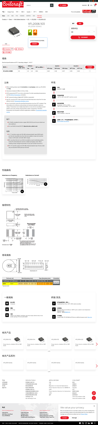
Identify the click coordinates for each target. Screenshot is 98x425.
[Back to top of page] (94, 398)
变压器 (3, 385)
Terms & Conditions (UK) (78, 396)
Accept (64, 417)
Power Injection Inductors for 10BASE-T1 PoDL (59, 388)
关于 (73, 389)
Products (4, 19)
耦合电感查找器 (29, 385)
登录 (91, 5)
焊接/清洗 (39, 15)
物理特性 (28, 15)
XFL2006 (33, 19)
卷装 (34, 15)
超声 (50, 394)
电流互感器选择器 (30, 387)
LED (50, 384)
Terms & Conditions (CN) (78, 398)
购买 (73, 23)
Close (94, 406)
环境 (17, 15)
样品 (80, 23)
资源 (6, 43)
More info (90, 317)
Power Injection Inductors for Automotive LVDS (60, 392)
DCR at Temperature (15, 95)
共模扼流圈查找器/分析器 (31, 393)
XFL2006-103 (42, 19)
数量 (72, 32)
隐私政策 (74, 393)
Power (10, 19)
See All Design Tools (31, 398)
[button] (96, 344)
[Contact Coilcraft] (94, 393)
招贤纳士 (41, 11)
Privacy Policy (84, 414)
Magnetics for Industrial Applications (58, 385)
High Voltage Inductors (19, 19)
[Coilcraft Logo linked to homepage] (13, 4)
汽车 (50, 382)
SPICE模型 (8, 52)
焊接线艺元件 (67, 312)
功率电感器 (4, 382)
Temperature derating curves (21, 101)
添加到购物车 (84, 37)
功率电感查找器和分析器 (31, 384)
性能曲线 (22, 15)
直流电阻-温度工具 (30, 382)
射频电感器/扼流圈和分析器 (32, 391)
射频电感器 (4, 384)
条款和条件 (75, 394)
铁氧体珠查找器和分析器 (31, 394)
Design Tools (11, 12)
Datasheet (8, 49)
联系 (46, 11)
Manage (74, 417)
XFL (28, 19)
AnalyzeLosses (89, 67)
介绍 (8, 15)
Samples (74, 387)
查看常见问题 (75, 391)
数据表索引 (84, 5)
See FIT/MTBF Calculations (63, 121)
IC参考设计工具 (29, 396)
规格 (12, 15)
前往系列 (34, 44)
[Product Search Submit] (51, 5)
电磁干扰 (4, 387)
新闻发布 (74, 385)
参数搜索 (64, 5)
